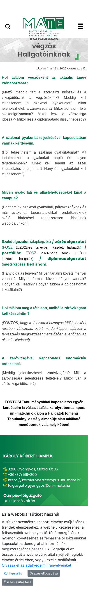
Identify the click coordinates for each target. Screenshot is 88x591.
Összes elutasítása (17, 582)
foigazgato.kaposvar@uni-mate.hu (38, 491)
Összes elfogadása (44, 573)
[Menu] (80, 27)
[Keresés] (7, 27)
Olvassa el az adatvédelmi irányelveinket (36, 565)
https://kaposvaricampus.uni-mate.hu (42, 485)
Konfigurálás (13, 573)
